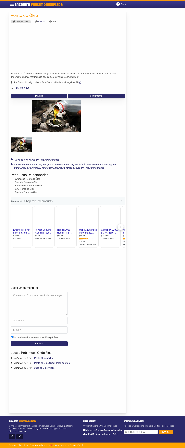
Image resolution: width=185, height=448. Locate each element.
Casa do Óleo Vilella (44, 368)
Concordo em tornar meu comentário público (35, 337)
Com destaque (103, 434)
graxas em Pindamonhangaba (62, 164)
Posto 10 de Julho (43, 358)
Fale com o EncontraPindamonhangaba (103, 430)
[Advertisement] (68, 49)
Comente (97, 95)
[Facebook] (12, 436)
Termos (12, 445)
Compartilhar (22, 21)
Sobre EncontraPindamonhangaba (101, 426)
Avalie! (41, 21)
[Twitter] (19, 436)
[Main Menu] (12, 4)
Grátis (115, 434)
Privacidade (23, 445)
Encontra (39, 4)
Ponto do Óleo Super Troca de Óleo (52, 363)
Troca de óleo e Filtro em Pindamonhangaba (36, 159)
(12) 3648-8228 (21, 87)
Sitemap (34, 445)
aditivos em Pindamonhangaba (29, 164)
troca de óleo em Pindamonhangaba (85, 167)
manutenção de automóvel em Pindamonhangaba (39, 167)
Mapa (40, 95)
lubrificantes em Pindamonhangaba (97, 164)
